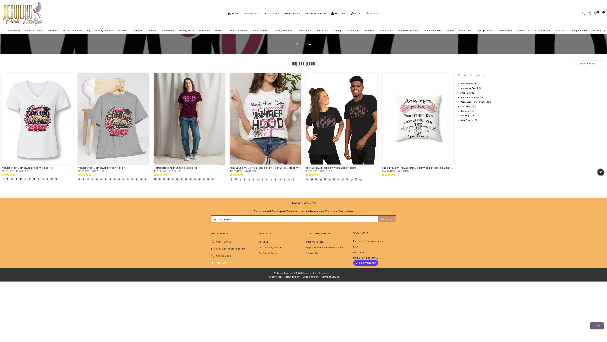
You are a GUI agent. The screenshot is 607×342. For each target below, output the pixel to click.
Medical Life (523, 30)
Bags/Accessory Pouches (100, 30)
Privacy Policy (275, 276)
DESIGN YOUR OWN (315, 13)
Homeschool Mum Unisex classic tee (175, 168)
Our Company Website (270, 247)
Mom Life (560, 30)
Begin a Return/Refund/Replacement (325, 247)
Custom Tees (270, 13)
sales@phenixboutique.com (230, 248)
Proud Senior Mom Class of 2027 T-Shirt (101, 168)
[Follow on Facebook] (212, 263)
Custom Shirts (353, 30)
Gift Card (340, 13)
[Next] (604, 31)
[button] (600, 172)
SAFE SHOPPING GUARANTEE (368, 257)
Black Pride (204, 30)
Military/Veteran (542, 30)
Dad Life (369, 30)
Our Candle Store (267, 253)
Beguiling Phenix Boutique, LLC (317, 273)
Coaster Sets (304, 30)
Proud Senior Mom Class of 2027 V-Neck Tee (27, 168)
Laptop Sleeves (485, 30)
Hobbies (450, 30)
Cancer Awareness (237, 30)
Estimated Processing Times (368, 241)
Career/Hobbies (260, 30)
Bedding (152, 30)
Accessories (250, 13)
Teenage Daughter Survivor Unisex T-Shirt (331, 168)
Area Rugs (53, 30)
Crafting (336, 30)
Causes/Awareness (282, 30)
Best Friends (167, 30)
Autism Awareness (72, 30)
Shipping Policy (311, 276)
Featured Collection (407, 30)
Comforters (322, 30)
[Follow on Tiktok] (224, 263)
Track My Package (315, 241)
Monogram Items (578, 30)
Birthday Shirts (186, 30)
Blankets (219, 30)
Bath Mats (122, 30)
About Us (263, 241)
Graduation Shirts (432, 30)
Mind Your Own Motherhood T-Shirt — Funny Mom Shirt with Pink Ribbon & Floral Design (282, 168)
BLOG (357, 13)
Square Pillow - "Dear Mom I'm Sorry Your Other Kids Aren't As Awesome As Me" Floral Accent (436, 168)
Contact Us (312, 253)
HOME (235, 13)
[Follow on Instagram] (218, 263)
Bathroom (138, 30)
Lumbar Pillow (505, 30)
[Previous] (2, 31)
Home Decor (291, 13)
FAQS (356, 246)
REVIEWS (374, 13)
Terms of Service (330, 276)
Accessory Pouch (34, 30)
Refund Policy (292, 276)
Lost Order (359, 252)
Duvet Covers (386, 30)
